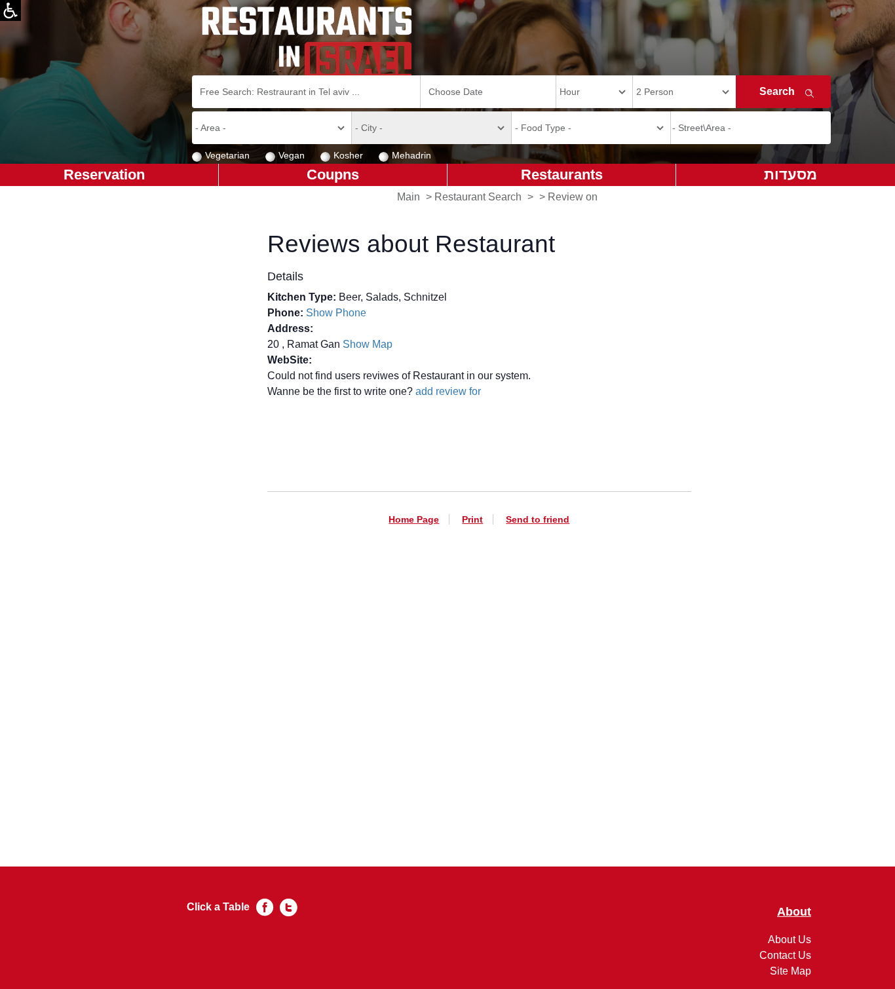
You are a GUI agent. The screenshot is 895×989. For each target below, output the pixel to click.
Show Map (367, 344)
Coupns (333, 174)
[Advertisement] (479, 674)
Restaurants (562, 174)
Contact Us (785, 955)
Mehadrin (411, 155)
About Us (789, 939)
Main (408, 196)
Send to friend (537, 519)
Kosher (348, 155)
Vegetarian (227, 155)
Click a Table (218, 906)
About (794, 912)
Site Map (790, 971)
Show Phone (336, 312)
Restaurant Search (478, 196)
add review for (448, 391)
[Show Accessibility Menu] (10, 10)
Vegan (291, 155)
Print (472, 519)
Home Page (414, 519)
